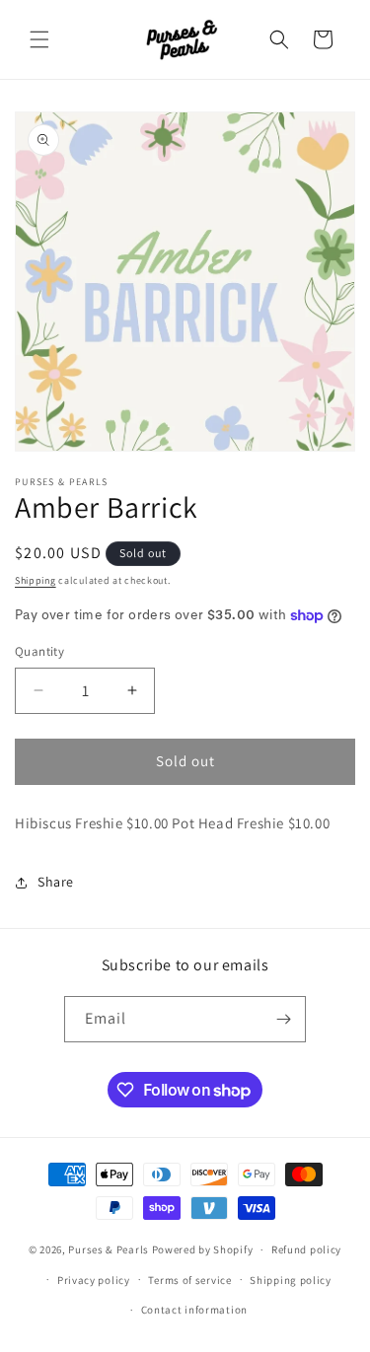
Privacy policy (93, 1280)
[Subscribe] (283, 1019)
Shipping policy (291, 1280)
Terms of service (189, 1280)
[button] (39, 39)
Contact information (194, 1309)
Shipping (35, 580)
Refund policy (306, 1249)
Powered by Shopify (203, 1249)
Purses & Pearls (108, 1249)
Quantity (39, 651)
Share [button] (55, 881)
